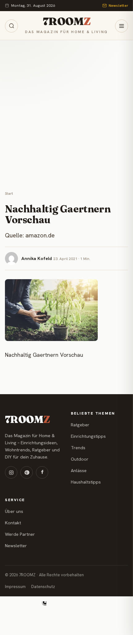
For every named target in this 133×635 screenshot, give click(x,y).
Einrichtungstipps (88, 436)
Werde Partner (20, 534)
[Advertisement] (66, 109)
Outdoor (79, 459)
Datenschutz (43, 586)
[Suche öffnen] (11, 25)
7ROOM (66, 21)
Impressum (15, 586)
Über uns (14, 511)
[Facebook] (42, 472)
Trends (78, 447)
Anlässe (79, 470)
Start (9, 193)
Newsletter (118, 5)
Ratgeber (80, 425)
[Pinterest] (26, 472)
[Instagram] (11, 472)
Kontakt (13, 523)
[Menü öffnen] (121, 25)
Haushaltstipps (86, 482)
